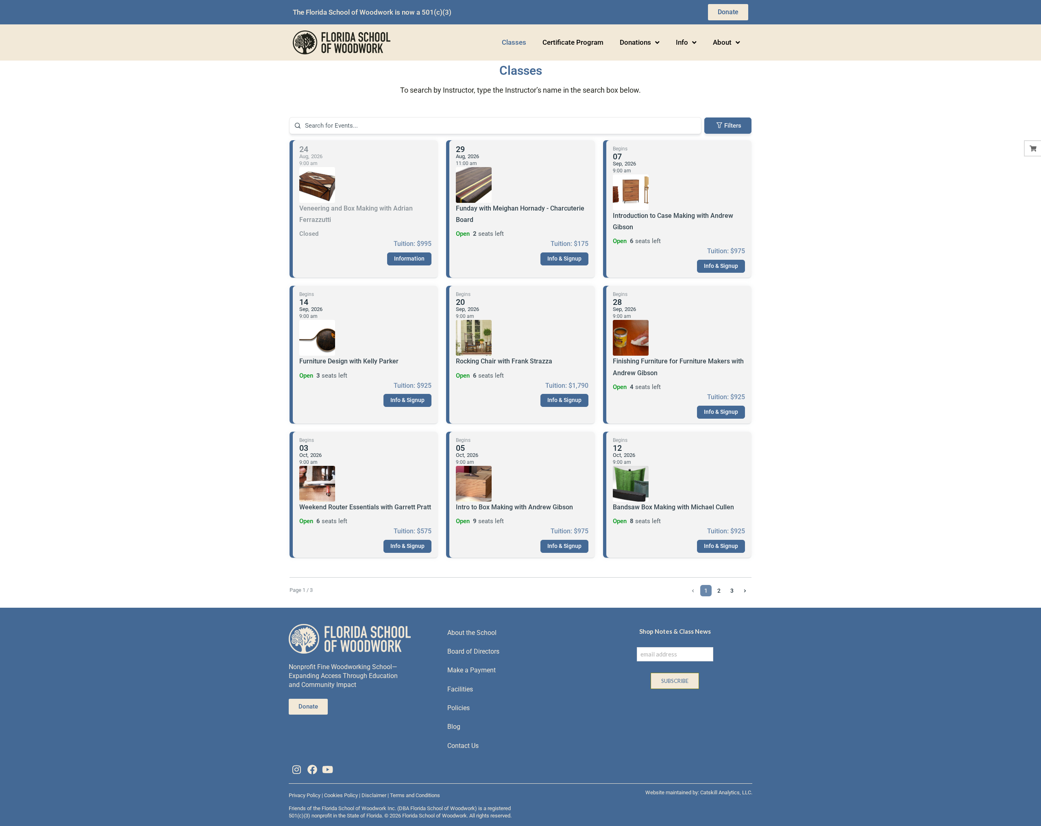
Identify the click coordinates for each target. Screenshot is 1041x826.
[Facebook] (312, 769)
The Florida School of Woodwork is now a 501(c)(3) (372, 12)
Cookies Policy (341, 795)
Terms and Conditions (415, 795)
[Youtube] (327, 769)
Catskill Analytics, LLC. (726, 792)
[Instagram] (296, 769)
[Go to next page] (744, 590)
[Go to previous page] (692, 590)
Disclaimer (374, 795)
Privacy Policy (304, 795)
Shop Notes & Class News (675, 631)
